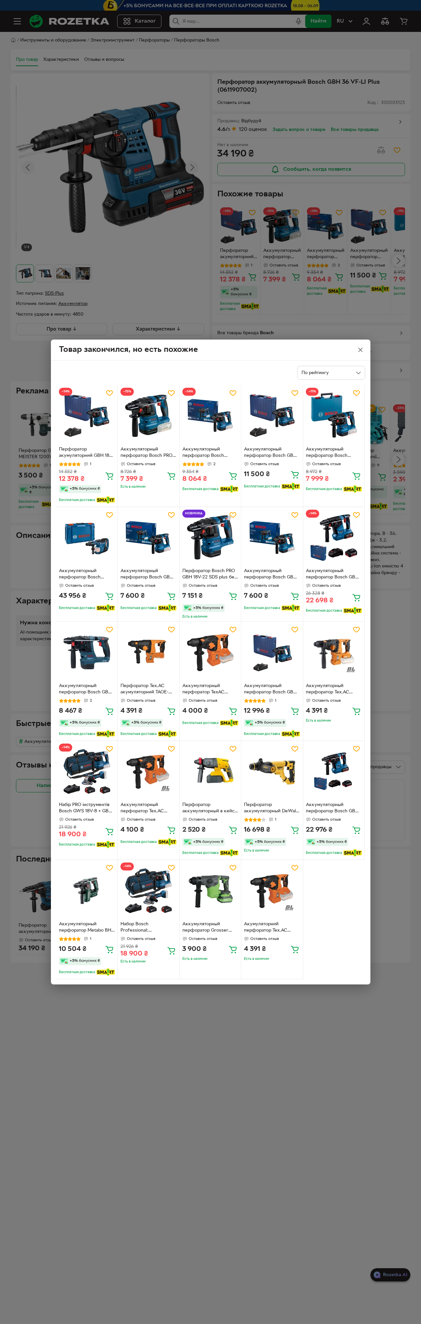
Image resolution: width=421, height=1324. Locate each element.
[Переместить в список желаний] (109, 393)
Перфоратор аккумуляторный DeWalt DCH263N (271, 809)
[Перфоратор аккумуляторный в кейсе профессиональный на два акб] (210, 772)
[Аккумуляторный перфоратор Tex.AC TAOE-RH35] (334, 652)
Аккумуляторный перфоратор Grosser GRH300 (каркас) (205, 928)
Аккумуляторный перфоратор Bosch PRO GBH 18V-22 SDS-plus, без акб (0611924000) (148, 453)
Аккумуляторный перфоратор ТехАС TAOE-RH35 (203, 690)
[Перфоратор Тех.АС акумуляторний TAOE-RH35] (148, 652)
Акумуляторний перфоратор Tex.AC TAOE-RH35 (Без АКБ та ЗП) (270, 928)
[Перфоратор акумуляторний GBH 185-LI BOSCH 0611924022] (87, 416)
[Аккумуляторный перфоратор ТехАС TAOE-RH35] (210, 652)
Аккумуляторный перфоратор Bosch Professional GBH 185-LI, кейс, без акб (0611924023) (332, 453)
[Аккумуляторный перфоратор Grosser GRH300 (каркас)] (210, 891)
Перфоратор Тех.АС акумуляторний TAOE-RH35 (144, 690)
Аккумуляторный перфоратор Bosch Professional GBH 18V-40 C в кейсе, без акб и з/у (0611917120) (85, 575)
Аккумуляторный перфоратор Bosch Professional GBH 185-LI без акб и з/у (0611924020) (208, 453)
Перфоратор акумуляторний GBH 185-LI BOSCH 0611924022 (86, 453)
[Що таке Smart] (106, 500)
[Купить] (109, 475)
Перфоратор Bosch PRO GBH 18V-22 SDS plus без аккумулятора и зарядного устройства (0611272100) (209, 575)
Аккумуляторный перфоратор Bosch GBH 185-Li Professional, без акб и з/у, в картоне (270, 575)
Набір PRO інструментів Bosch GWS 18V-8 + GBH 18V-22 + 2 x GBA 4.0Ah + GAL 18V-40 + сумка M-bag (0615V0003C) (86, 809)
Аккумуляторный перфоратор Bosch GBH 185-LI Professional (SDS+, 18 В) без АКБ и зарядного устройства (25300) (87, 690)
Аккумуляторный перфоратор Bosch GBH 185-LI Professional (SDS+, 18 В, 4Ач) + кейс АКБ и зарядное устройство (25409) (272, 690)
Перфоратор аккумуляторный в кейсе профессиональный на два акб (209, 809)
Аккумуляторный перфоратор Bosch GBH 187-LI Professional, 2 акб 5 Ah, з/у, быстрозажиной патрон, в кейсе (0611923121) (334, 575)
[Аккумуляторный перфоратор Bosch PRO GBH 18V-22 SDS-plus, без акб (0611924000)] (148, 416)
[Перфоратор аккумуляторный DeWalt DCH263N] (272, 772)
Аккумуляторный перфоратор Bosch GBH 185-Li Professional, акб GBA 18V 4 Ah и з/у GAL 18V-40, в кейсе (270, 453)
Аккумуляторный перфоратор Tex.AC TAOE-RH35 (327, 690)
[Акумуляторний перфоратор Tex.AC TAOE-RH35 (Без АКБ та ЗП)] (272, 891)
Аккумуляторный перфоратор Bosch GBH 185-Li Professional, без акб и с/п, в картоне (146, 575)
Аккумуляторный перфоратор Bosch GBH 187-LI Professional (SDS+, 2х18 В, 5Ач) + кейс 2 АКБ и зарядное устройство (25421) (333, 809)
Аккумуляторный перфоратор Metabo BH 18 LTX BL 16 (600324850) (85, 928)
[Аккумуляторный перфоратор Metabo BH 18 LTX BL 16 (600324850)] (87, 891)
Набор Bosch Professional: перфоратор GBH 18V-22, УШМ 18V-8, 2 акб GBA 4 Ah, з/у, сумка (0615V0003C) (148, 928)
